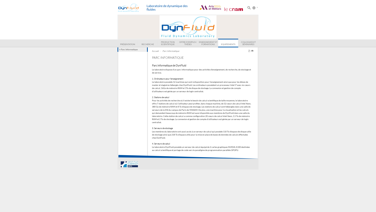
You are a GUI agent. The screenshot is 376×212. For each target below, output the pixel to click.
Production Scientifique (168, 43)
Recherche (148, 44)
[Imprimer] (252, 51)
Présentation (127, 44)
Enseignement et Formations (208, 43)
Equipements (228, 44)
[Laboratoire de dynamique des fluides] (132, 7)
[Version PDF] (249, 51)
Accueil (155, 51)
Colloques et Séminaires (248, 43)
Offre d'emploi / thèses (188, 43)
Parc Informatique (129, 49)
